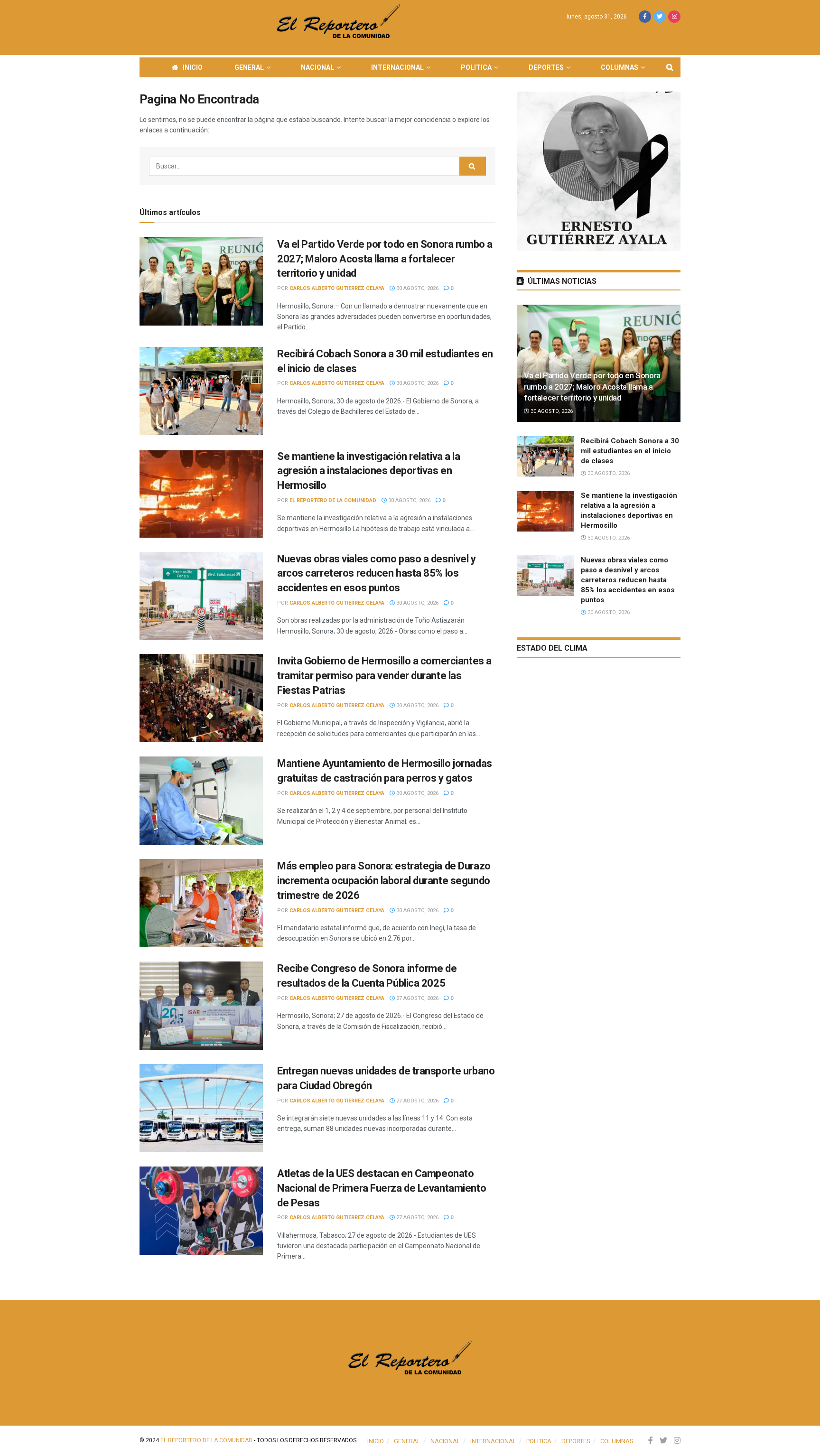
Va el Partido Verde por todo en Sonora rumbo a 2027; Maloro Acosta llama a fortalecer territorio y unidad (385, 259)
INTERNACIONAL (397, 67)
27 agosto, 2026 (416, 998)
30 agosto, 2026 (416, 288)
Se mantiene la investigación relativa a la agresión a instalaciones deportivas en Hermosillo (368, 471)
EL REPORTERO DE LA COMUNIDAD (332, 500)
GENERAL (249, 67)
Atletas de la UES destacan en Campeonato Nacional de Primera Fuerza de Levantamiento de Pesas (381, 1188)
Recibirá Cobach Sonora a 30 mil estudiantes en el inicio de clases (630, 451)
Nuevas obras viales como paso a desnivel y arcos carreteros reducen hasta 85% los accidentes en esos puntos (376, 573)
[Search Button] (472, 166)
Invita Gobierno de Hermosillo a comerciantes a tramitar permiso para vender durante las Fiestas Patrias (384, 675)
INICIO (193, 67)
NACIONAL (317, 67)
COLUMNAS (619, 67)
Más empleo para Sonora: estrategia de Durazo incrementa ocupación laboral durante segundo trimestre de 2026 (384, 880)
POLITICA (476, 67)
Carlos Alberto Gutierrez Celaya (336, 288)
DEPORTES (546, 67)
